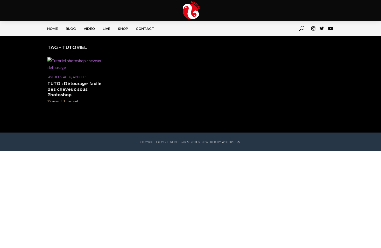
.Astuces (54, 77)
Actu (67, 77)
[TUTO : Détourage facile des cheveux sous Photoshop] (77, 64)
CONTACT (145, 28)
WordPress (231, 141)
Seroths (193, 141)
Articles (79, 77)
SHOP (123, 28)
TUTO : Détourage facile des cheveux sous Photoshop (74, 89)
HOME (52, 28)
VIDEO (89, 28)
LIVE (106, 28)
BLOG (71, 28)
